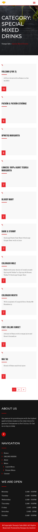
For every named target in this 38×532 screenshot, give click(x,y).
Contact (7, 474)
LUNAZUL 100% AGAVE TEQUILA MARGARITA (15, 169)
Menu (6, 463)
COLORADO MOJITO (9, 295)
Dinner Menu (10, 470)
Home (6, 453)
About (6, 460)
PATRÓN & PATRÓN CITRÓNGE (14, 103)
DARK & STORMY (9, 231)
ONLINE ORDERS (10, 456)
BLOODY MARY (8, 199)
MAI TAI (5, 359)
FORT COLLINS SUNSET (11, 327)
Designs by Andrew (27, 528)
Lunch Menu (10, 467)
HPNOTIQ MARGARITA (11, 135)
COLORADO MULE (9, 263)
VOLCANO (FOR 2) (9, 71)
